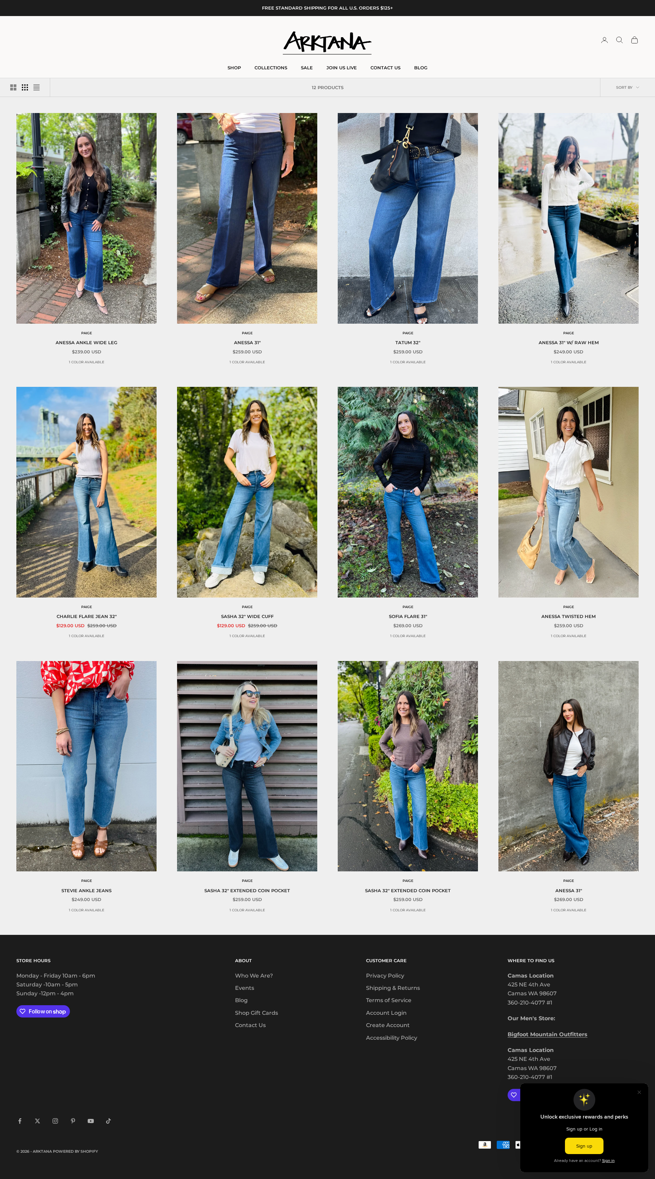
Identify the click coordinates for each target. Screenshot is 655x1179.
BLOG (420, 67)
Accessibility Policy (391, 1038)
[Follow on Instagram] (55, 1121)
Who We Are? (254, 975)
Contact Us (250, 1025)
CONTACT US (385, 67)
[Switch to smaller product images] (25, 87)
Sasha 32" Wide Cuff (247, 616)
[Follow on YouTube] (90, 1121)
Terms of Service (388, 1000)
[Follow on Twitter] (37, 1121)
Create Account (388, 1025)
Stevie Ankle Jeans (86, 890)
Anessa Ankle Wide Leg (86, 342)
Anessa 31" (247, 342)
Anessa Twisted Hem (568, 616)
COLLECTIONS (270, 67)
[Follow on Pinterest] (73, 1121)
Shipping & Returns (393, 988)
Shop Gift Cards (256, 1013)
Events (244, 988)
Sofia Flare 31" (408, 616)
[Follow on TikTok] (108, 1121)
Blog (241, 1000)
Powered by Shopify (75, 1151)
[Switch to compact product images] (36, 87)
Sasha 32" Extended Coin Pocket (247, 890)
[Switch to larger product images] (13, 87)
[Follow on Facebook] (19, 1121)
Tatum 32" (407, 342)
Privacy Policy (385, 975)
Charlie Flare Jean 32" (87, 616)
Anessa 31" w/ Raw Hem (569, 342)
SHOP (234, 67)
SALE (307, 67)
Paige (86, 333)
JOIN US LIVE (341, 67)
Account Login (386, 1013)
